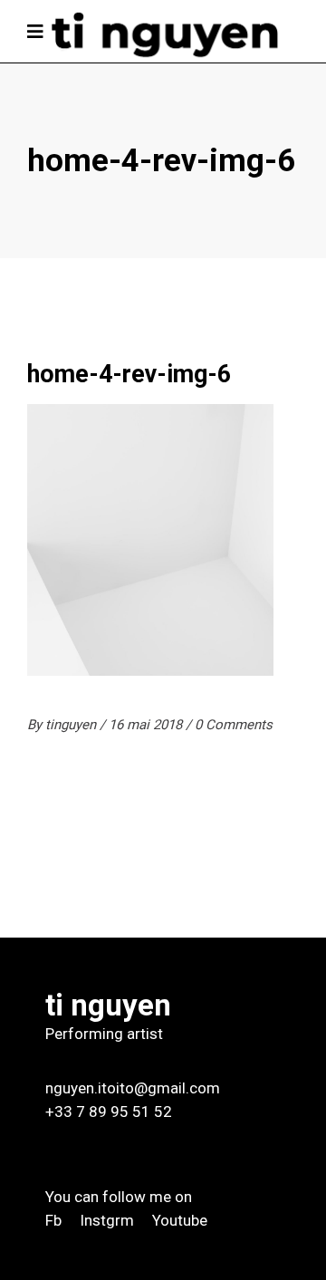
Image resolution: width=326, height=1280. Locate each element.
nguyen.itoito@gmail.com (132, 1088)
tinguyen (72, 725)
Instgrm (107, 1220)
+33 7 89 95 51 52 (108, 1111)
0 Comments (234, 725)
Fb (53, 1220)
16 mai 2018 (147, 725)
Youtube (179, 1220)
